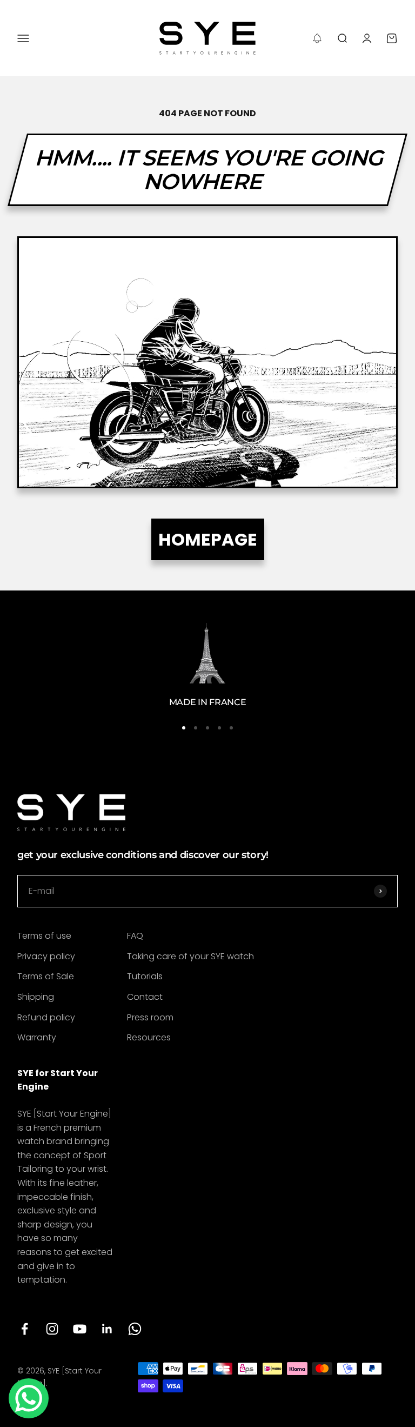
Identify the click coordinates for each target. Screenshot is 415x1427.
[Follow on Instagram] (52, 1329)
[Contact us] (29, 1398)
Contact (145, 997)
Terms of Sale (45, 976)
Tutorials (145, 976)
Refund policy (46, 1017)
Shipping (35, 997)
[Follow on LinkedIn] (107, 1329)
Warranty (36, 1037)
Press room (150, 1017)
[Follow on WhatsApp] (135, 1329)
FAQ (135, 936)
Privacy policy (46, 956)
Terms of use (44, 936)
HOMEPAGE (207, 539)
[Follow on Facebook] (24, 1329)
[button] (317, 38)
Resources (149, 1037)
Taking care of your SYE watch (190, 956)
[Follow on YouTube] (79, 1329)
